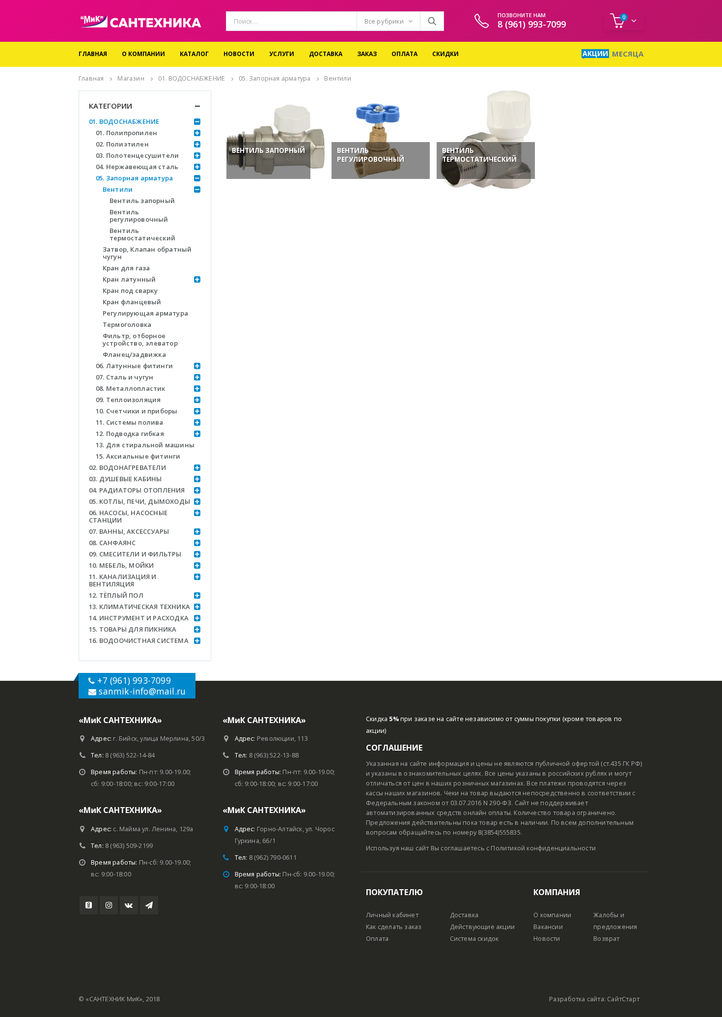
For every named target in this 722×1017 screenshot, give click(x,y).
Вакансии (548, 927)
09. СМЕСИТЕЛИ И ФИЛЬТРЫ (135, 554)
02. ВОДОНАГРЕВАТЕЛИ (127, 467)
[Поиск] (432, 21)
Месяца (627, 53)
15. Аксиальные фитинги (138, 456)
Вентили (118, 189)
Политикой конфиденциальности (543, 848)
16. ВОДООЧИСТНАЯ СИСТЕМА (139, 640)
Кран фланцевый (132, 301)
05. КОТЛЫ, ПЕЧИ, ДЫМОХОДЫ (139, 501)
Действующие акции (482, 927)
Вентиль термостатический (142, 234)
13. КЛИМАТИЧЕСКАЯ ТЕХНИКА (139, 606)
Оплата (404, 54)
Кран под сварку (130, 290)
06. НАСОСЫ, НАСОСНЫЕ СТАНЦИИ (128, 516)
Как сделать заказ (393, 927)
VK (129, 905)
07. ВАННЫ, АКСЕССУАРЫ (129, 531)
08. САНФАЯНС (112, 542)
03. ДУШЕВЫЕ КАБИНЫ (125, 478)
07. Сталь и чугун (124, 377)
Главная (93, 54)
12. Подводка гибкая (130, 433)
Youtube (89, 905)
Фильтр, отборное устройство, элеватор (140, 339)
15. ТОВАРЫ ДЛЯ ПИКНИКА (132, 629)
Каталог (194, 54)
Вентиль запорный (142, 200)
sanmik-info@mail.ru (142, 691)
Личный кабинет (392, 915)
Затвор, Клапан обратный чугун (147, 253)
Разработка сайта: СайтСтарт (594, 999)
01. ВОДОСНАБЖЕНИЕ (124, 121)
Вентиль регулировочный (139, 215)
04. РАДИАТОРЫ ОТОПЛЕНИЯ (137, 490)
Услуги (281, 54)
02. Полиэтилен (122, 144)
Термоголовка (127, 324)
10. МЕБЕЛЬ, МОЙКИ (121, 565)
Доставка (325, 54)
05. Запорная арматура (134, 178)
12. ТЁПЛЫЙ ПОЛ (116, 595)
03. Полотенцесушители (137, 155)
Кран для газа (126, 267)
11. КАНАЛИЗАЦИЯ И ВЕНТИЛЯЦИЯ (122, 580)
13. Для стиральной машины (145, 444)
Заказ (367, 54)
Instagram (109, 905)
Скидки (445, 54)
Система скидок (474, 938)
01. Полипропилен (126, 132)
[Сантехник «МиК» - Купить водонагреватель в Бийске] (140, 21)
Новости (238, 54)
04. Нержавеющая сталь (137, 166)
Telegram (149, 905)
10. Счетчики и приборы (136, 411)
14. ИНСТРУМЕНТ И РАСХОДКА (139, 617)
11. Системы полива (130, 422)
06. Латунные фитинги (134, 365)
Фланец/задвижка (134, 354)
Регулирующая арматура (145, 313)
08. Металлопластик (131, 388)
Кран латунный (129, 279)
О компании (143, 54)
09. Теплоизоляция (128, 399)
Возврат (606, 938)
